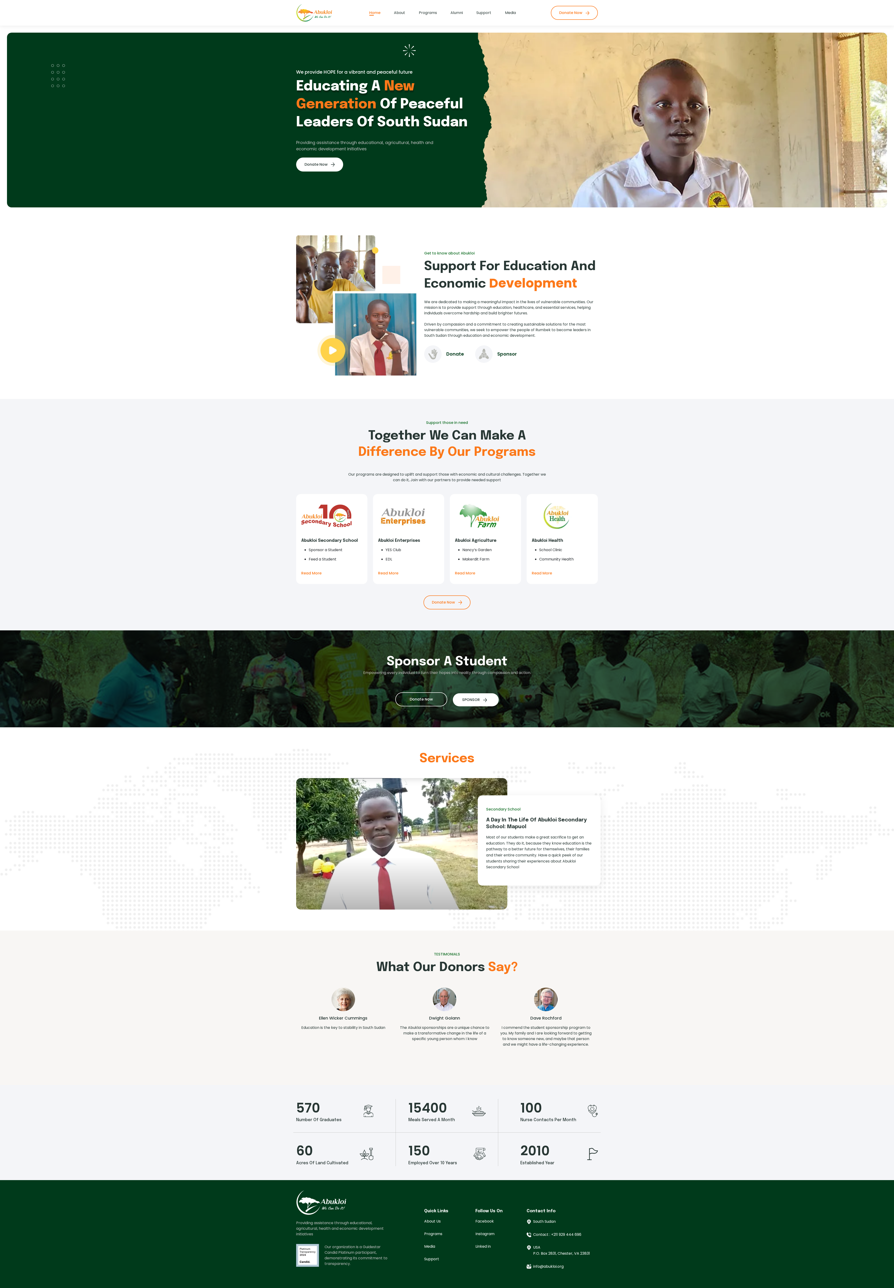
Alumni (456, 12)
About (399, 12)
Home (374, 12)
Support (483, 12)
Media (510, 12)
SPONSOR (471, 699)
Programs (428, 12)
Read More (311, 573)
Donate (455, 354)
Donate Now (571, 12)
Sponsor (507, 354)
